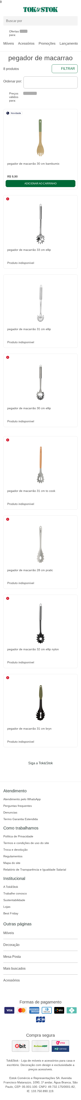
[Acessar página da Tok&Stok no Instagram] (34, 771)
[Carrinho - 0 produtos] (75, 9)
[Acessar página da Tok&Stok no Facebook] (23, 771)
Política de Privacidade (18, 836)
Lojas (6, 906)
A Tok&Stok (10, 886)
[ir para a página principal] (40, 9)
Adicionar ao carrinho (40, 183)
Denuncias (10, 812)
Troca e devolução (15, 849)
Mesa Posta (12, 956)
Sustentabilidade (14, 900)
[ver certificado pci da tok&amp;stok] (60, 1046)
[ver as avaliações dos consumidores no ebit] (20, 1046)
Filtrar (68, 68)
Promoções (47, 43)
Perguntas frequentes (17, 805)
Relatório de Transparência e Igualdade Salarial (34, 869)
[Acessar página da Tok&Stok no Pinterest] (46, 771)
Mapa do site (11, 863)
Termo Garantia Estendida (20, 819)
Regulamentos (12, 856)
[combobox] (50, 82)
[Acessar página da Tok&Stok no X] (58, 771)
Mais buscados (14, 968)
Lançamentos (70, 43)
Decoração (11, 945)
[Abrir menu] (13, 9)
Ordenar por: (12, 81)
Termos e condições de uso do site (26, 843)
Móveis (8, 43)
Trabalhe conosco (15, 893)
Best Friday (10, 913)
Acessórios (26, 43)
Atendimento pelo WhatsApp (22, 799)
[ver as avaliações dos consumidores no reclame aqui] (40, 1046)
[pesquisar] (72, 20)
